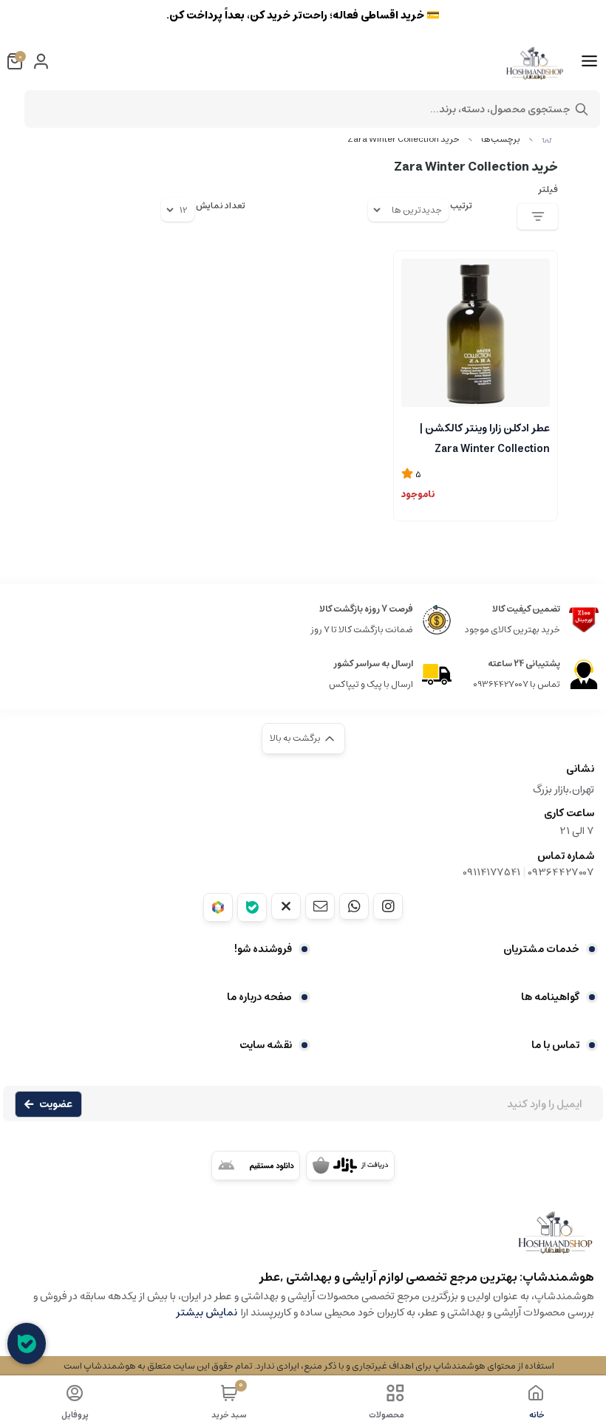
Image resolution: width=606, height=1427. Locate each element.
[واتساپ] (354, 906)
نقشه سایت (265, 1045)
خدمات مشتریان (541, 949)
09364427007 (561, 872)
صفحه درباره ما (259, 997)
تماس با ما (555, 1045)
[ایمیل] (320, 906)
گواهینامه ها (550, 997)
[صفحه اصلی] (547, 139)
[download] (255, 1165)
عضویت (55, 1104)
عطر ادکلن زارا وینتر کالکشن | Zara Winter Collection (485, 437)
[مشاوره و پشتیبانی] (26, 1343)
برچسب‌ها (500, 139)
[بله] (252, 907)
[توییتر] (286, 906)
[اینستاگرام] (388, 906)
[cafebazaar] (350, 1165)
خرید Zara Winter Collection (403, 139)
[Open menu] (589, 61)
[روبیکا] (218, 907)
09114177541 (491, 872)
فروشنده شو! (263, 949)
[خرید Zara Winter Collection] (303, 1240)
